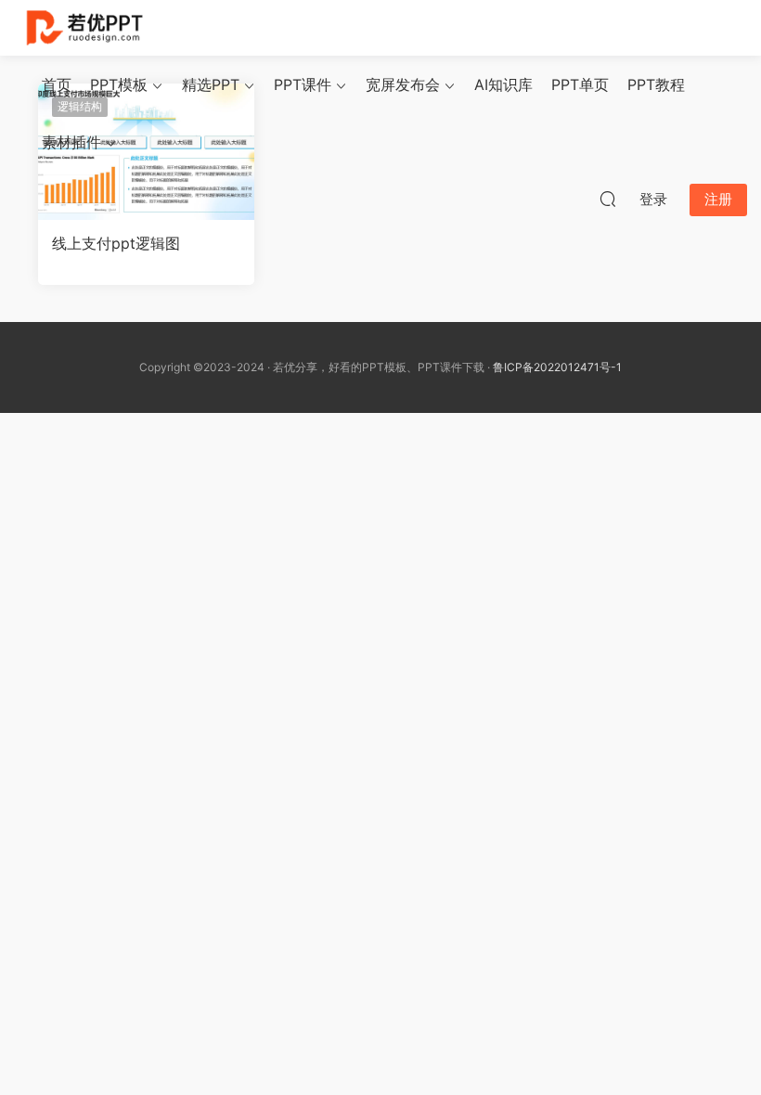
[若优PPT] (83, 28)
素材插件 (71, 142)
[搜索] (608, 198)
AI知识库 (503, 84)
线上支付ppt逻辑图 (116, 243)
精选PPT (210, 84)
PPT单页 (580, 84)
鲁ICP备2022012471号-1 (557, 367)
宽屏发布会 (403, 84)
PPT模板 (119, 84)
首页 (56, 84)
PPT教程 (656, 84)
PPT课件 (302, 84)
